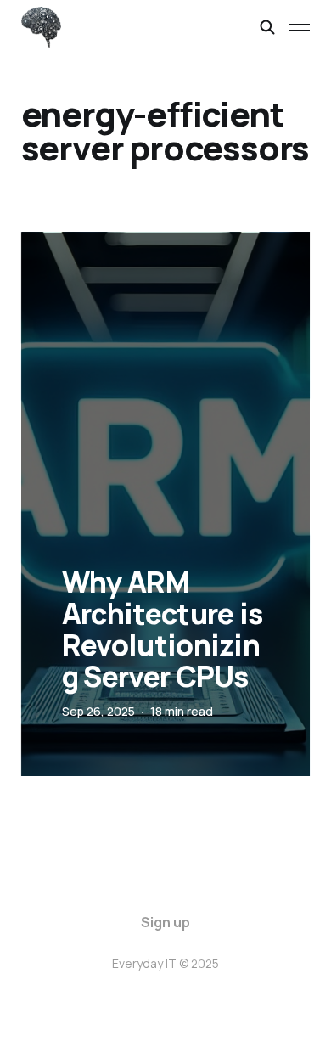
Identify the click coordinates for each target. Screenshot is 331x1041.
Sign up (165, 922)
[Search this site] (267, 27)
